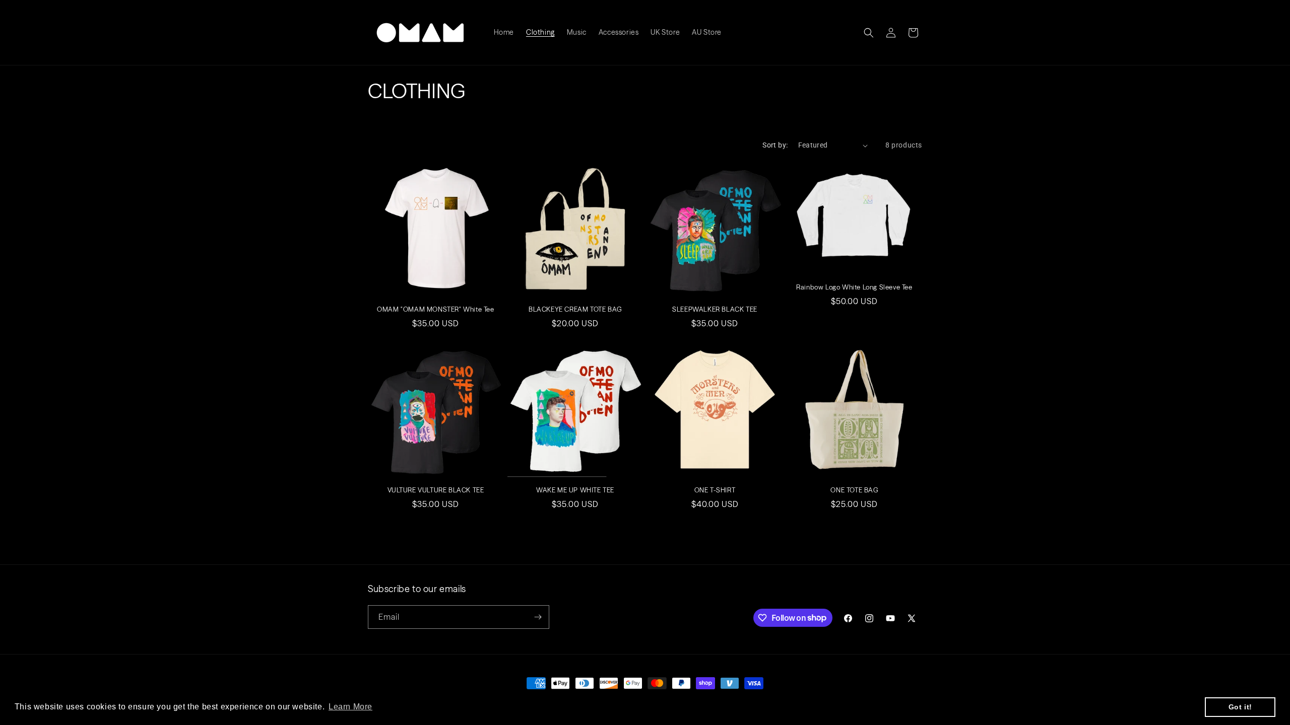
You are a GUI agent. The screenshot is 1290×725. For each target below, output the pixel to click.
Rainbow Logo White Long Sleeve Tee (854, 287)
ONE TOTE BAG (854, 490)
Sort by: (775, 145)
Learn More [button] (350, 706)
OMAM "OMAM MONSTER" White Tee (435, 309)
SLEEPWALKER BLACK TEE (714, 309)
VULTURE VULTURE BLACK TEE (436, 490)
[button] (869, 33)
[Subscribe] (538, 617)
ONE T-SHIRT (715, 490)
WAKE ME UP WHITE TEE (575, 490)
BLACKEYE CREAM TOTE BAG (575, 309)
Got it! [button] (1240, 707)
